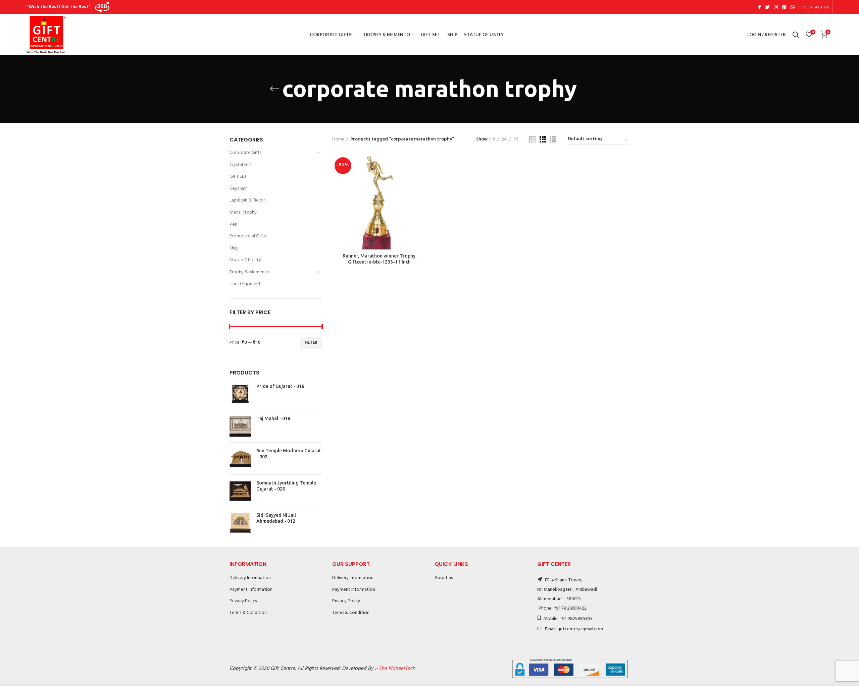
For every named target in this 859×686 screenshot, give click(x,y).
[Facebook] (759, 7)
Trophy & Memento (249, 272)
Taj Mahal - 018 (273, 418)
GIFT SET (238, 176)
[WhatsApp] (793, 7)
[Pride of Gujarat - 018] (240, 394)
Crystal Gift (241, 165)
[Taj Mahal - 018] (240, 426)
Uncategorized (245, 284)
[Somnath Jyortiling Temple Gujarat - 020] (240, 491)
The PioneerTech (397, 669)
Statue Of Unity (245, 260)
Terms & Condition (248, 613)
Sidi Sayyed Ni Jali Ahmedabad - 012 (276, 518)
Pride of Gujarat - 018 (280, 386)
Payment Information (251, 589)
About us (444, 578)
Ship (234, 248)
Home (338, 139)
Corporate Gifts (245, 153)
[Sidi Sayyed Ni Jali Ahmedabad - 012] (240, 523)
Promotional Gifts (248, 236)
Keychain (239, 188)
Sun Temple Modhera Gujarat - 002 (288, 453)
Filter (311, 342)
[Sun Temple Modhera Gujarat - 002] (240, 458)
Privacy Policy (243, 601)
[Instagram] (776, 7)
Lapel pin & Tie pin (248, 200)
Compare (421, 165)
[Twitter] (767, 7)
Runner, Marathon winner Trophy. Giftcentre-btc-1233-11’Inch (379, 259)
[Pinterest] (784, 7)
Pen (233, 224)
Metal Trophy (243, 212)
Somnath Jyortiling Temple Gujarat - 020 (286, 486)
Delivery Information (250, 578)
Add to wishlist (421, 196)
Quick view (421, 180)
